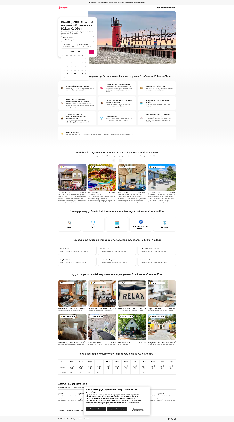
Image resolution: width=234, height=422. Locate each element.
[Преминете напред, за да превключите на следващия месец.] (85, 51)
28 (78, 74)
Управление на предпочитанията (138, 409)
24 (64, 74)
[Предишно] (113, 160)
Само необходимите (117, 409)
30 (86, 74)
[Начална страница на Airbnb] (63, 8)
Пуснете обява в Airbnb (166, 8)
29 (82, 74)
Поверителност (76, 419)
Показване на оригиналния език (135, 2)
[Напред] (120, 160)
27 (75, 74)
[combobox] (77, 40)
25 (67, 74)
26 (71, 74)
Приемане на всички (96, 409)
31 (64, 78)
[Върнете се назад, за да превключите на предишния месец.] (64, 51)
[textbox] (69, 46)
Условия (86, 419)
